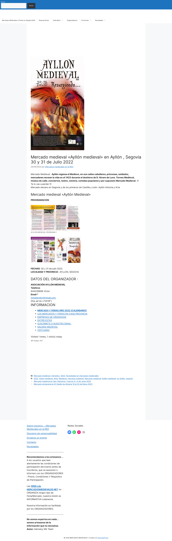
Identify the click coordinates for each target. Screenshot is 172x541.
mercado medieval (76, 378)
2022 (63, 376)
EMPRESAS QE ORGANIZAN (51, 317)
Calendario (57, 20)
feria (56, 378)
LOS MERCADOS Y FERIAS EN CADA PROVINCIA (62, 313)
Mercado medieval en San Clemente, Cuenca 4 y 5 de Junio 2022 (62, 381)
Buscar (3, 2)
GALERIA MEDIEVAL (47, 327)
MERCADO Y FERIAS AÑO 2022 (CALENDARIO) (62, 310)
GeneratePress (103, 538)
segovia (129, 378)
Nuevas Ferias (44, 20)
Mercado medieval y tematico (47, 376)
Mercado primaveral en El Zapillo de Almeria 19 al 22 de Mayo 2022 (63, 384)
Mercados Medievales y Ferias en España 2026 (18, 20)
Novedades (99, 20)
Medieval (63, 378)
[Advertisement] (86, 42)
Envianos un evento (37, 437)
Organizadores (72, 20)
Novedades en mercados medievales (82, 376)
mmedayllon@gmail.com (43, 297)
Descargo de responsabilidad (42, 433)
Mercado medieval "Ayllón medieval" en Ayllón (105, 378)
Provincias (85, 20)
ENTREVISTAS (44, 320)
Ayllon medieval (46, 378)
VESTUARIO (43, 330)
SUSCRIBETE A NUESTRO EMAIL (54, 323)
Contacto (31, 442)
